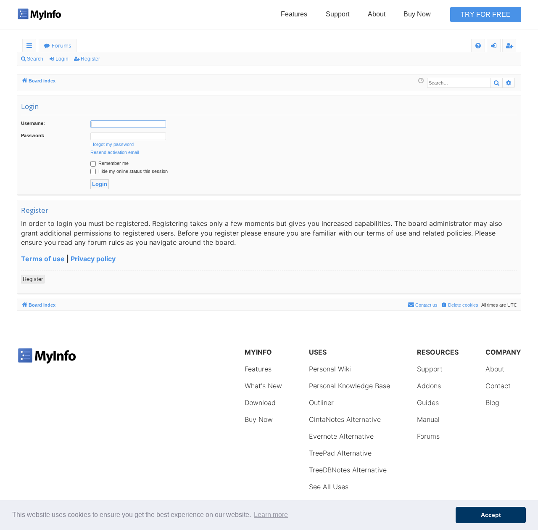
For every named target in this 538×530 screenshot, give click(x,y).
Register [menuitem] (511, 47)
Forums (61, 45)
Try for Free (486, 14)
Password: (33, 135)
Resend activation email (114, 152)
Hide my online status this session (132, 171)
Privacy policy (93, 258)
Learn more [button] (271, 514)
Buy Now (417, 14)
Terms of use (43, 258)
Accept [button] (491, 514)
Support (337, 14)
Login (62, 59)
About (376, 14)
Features (294, 14)
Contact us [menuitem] (426, 304)
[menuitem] (478, 45)
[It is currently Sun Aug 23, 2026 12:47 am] (421, 81)
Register (90, 59)
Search (35, 59)
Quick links (31, 47)
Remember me (113, 163)
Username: (33, 123)
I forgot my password (112, 144)
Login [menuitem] (495, 47)
